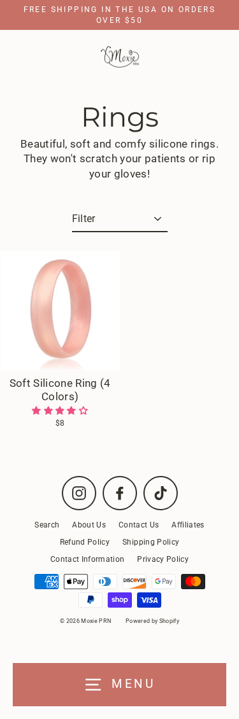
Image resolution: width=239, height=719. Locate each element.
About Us (89, 524)
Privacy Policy (163, 559)
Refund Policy (85, 542)
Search (46, 524)
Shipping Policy (150, 542)
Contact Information (87, 559)
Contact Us (139, 524)
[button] (60, 410)
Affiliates (187, 524)
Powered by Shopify (152, 621)
